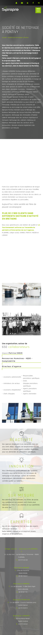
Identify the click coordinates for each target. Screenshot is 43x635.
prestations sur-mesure (10, 128)
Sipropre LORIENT (21, 616)
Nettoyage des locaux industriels (20, 112)
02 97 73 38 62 (23, 624)
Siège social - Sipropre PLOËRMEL (21, 549)
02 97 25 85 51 (23, 608)
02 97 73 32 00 (23, 560)
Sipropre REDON (21, 568)
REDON (34, 232)
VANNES (22, 232)
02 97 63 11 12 (23, 592)
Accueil (4, 37)
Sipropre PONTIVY (21, 600)
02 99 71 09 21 (23, 576)
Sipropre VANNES (21, 584)
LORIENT (5, 235)
